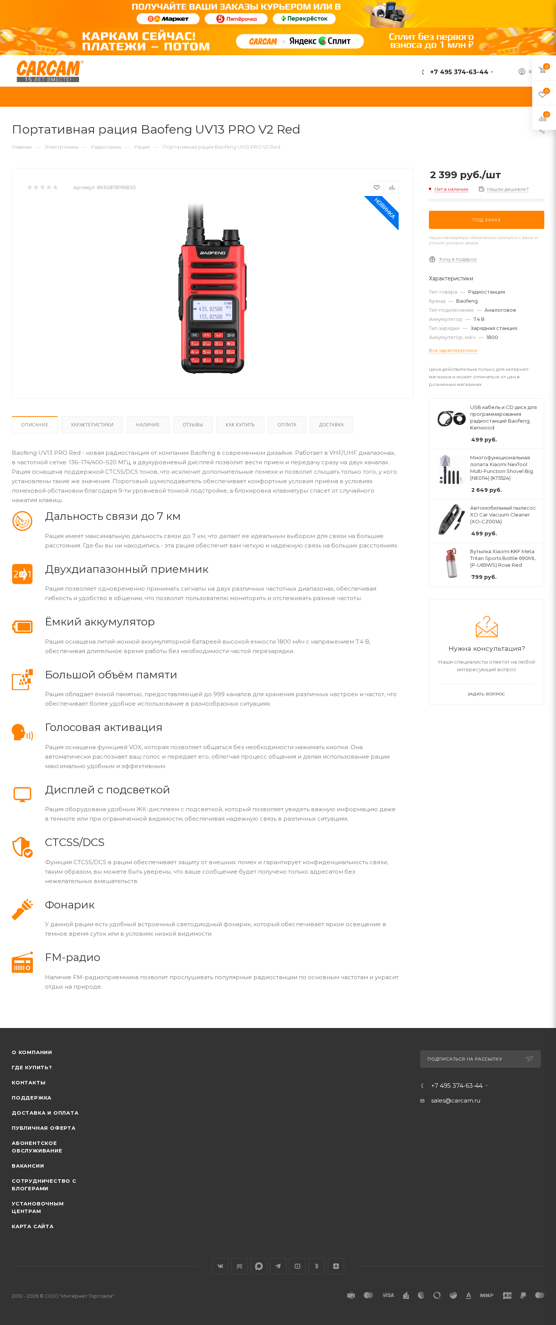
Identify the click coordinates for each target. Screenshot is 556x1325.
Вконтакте (220, 1266)
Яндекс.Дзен (336, 1266)
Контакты (28, 1082)
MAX (259, 1266)
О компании (32, 1052)
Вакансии (28, 1166)
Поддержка (31, 1098)
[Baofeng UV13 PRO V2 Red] (213, 289)
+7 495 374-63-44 (458, 72)
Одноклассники (317, 1266)
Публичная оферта (44, 1128)
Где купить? (32, 1067)
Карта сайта (33, 1226)
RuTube (239, 1266)
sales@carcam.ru (455, 1100)
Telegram (278, 1266)
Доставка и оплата (45, 1113)
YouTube (297, 1266)
